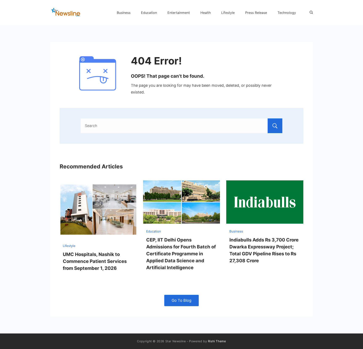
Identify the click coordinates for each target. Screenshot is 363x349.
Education (149, 12)
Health (205, 12)
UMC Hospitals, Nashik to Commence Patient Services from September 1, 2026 (95, 261)
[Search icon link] (310, 12)
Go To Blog (181, 300)
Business (123, 12)
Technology (287, 12)
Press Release (256, 12)
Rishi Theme (217, 341)
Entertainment (178, 12)
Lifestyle (228, 12)
